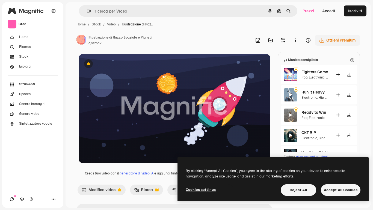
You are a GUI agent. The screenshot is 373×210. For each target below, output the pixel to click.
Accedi (328, 10)
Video (111, 24)
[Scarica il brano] (349, 74)
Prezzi (308, 10)
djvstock (95, 43)
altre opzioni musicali (312, 157)
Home (81, 24)
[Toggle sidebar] (53, 11)
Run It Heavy (313, 92)
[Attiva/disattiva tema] (31, 199)
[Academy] (21, 199)
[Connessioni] (12, 199)
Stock (96, 24)
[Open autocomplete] (86, 11)
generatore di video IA (136, 173)
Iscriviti (355, 10)
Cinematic (326, 138)
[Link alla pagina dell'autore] (81, 40)
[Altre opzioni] (295, 40)
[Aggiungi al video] (338, 74)
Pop (304, 77)
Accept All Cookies (340, 190)
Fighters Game (314, 71)
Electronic (317, 77)
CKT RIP (308, 132)
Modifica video (99, 191)
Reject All (298, 190)
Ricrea (143, 191)
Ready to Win (313, 112)
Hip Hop (325, 97)
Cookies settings (201, 189)
